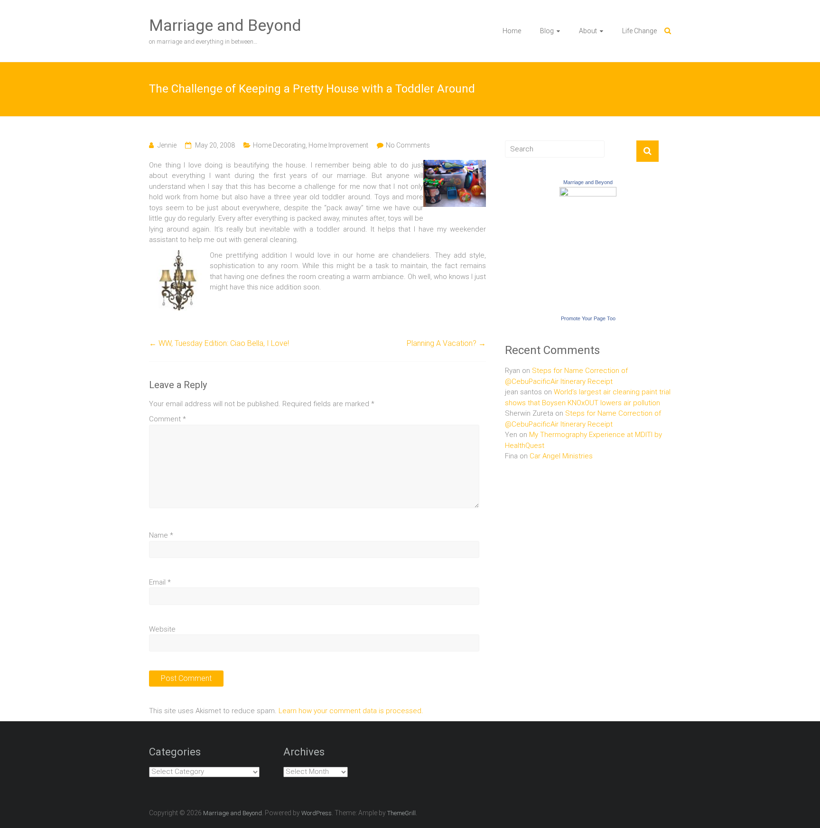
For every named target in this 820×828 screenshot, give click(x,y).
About (588, 31)
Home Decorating (279, 145)
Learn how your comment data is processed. (351, 711)
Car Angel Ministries (561, 456)
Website (162, 629)
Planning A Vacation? (446, 343)
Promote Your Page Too (588, 318)
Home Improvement (338, 145)
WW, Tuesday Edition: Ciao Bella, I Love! (219, 343)
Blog (547, 31)
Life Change (639, 31)
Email (160, 582)
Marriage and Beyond (225, 25)
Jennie (167, 145)
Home (512, 31)
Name (161, 535)
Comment (167, 419)
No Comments (408, 145)
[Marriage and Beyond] (587, 192)
